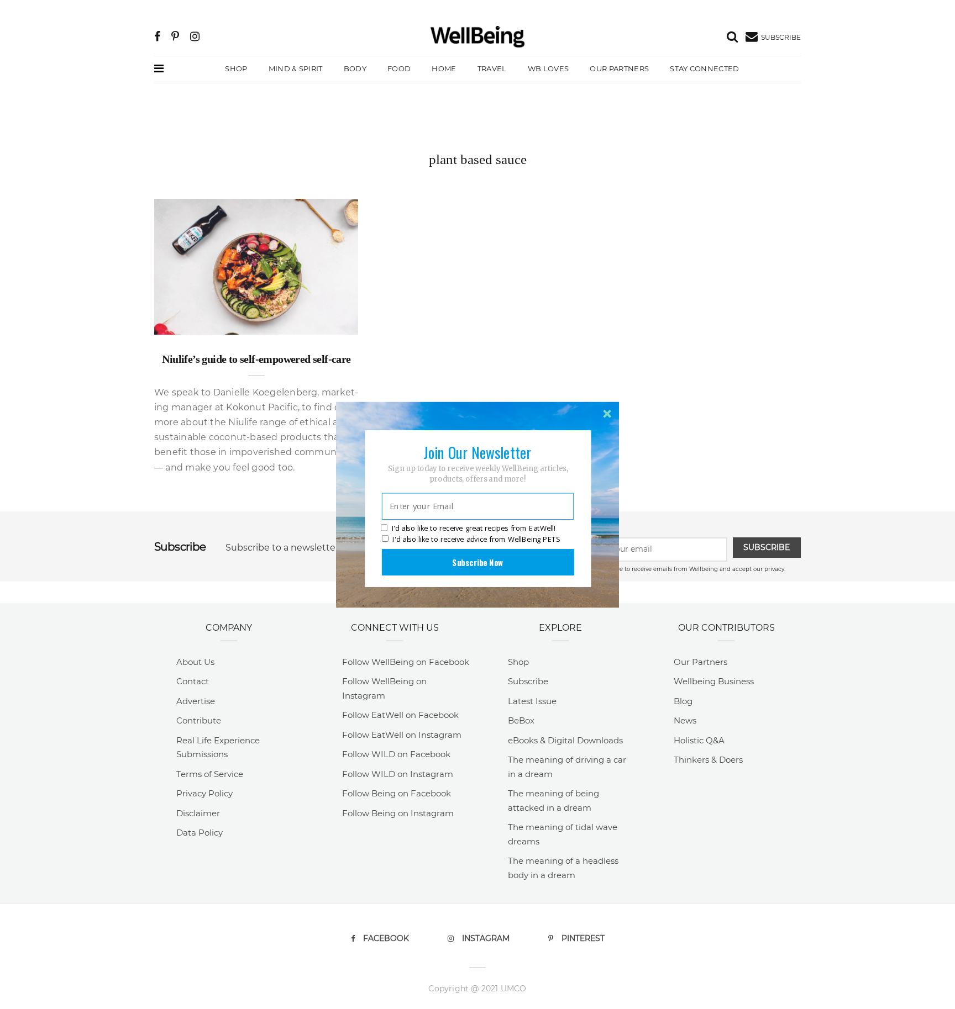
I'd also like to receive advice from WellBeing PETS (476, 539)
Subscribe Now (477, 562)
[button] (477, 452)
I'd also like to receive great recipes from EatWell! (473, 528)
